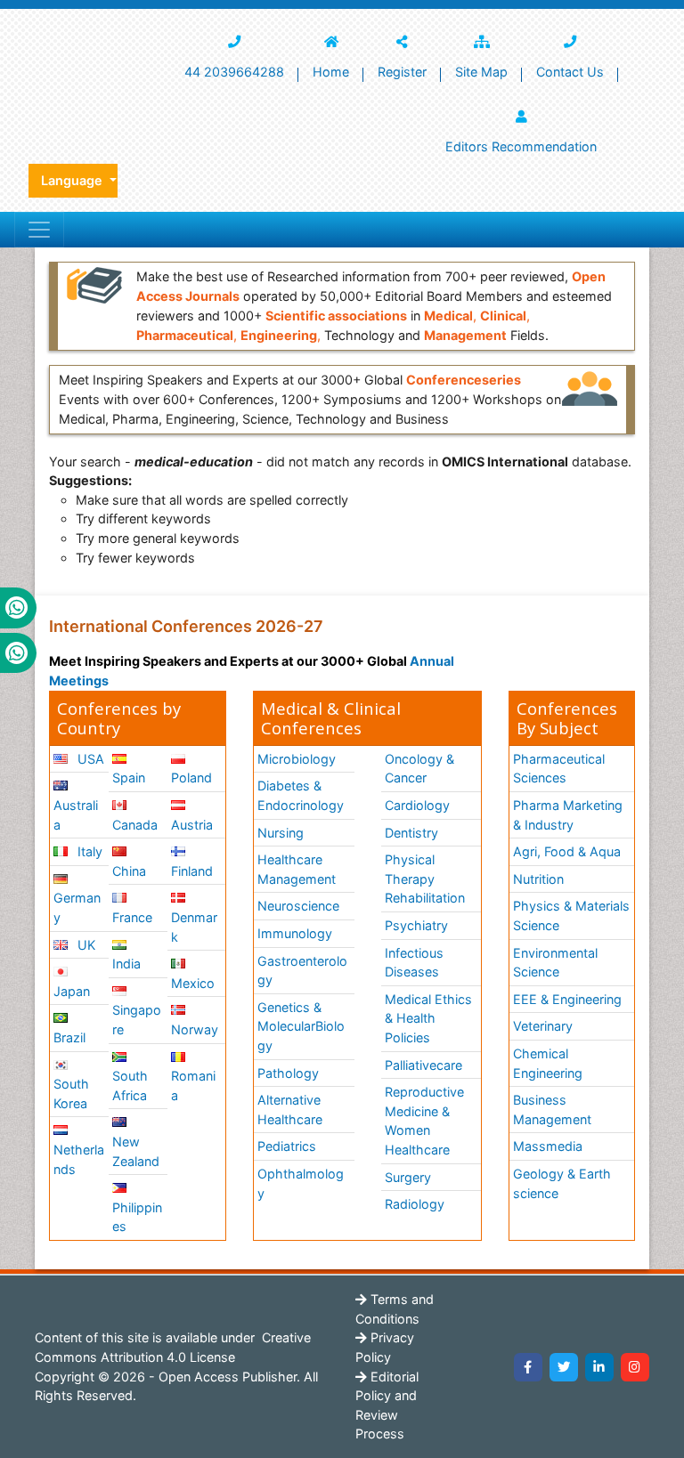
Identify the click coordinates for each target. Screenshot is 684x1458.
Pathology (288, 1073)
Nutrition (538, 879)
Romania (193, 1085)
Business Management (552, 1109)
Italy (88, 851)
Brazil (69, 1037)
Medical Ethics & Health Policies (428, 1018)
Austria (192, 824)
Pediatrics (286, 1146)
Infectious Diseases (414, 962)
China (129, 871)
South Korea (71, 1093)
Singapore (136, 1019)
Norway (194, 1029)
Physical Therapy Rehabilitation (425, 878)
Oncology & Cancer (419, 768)
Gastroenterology (302, 970)
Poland (191, 777)
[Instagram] (635, 1367)
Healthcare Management (296, 869)
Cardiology (417, 805)
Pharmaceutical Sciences (559, 768)
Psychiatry (416, 925)
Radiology (414, 1203)
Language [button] (73, 180)
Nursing (280, 832)
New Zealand (135, 1151)
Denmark (194, 927)
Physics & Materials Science (571, 915)
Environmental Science (555, 962)
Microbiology (296, 758)
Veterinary (543, 1025)
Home (331, 71)
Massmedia (547, 1146)
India (126, 963)
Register (402, 71)
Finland (192, 871)
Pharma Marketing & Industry (568, 815)
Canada (135, 824)
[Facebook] (528, 1367)
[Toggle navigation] (39, 229)
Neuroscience (298, 905)
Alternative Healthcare (289, 1109)
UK (84, 944)
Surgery (408, 1177)
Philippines (137, 1217)
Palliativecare (423, 1065)
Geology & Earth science (562, 1183)
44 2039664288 (234, 71)
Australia (75, 815)
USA (89, 758)
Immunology (294, 933)
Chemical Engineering (547, 1063)
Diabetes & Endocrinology (300, 795)
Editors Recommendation (521, 146)
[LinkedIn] (599, 1367)
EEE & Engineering (567, 999)
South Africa (130, 1085)
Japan (71, 991)
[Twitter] (564, 1367)
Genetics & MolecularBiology (301, 1026)
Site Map (481, 71)
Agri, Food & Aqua (567, 851)
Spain (128, 777)
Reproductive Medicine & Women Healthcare (424, 1120)
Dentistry (411, 832)
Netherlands (78, 1159)
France (132, 917)
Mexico (193, 983)
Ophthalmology (300, 1183)
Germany (77, 907)
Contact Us (570, 71)
